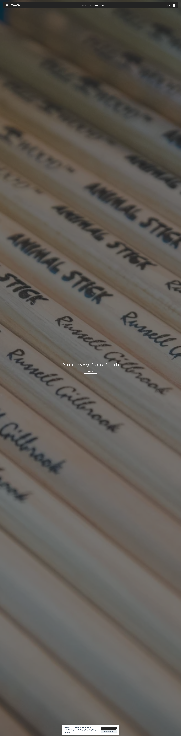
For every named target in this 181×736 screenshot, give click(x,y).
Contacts (103, 5)
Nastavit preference (108, 731)
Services (90, 5)
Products (84, 5)
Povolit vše (108, 728)
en (169, 5)
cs (167, 5)
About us (96, 5)
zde (70, 732)
